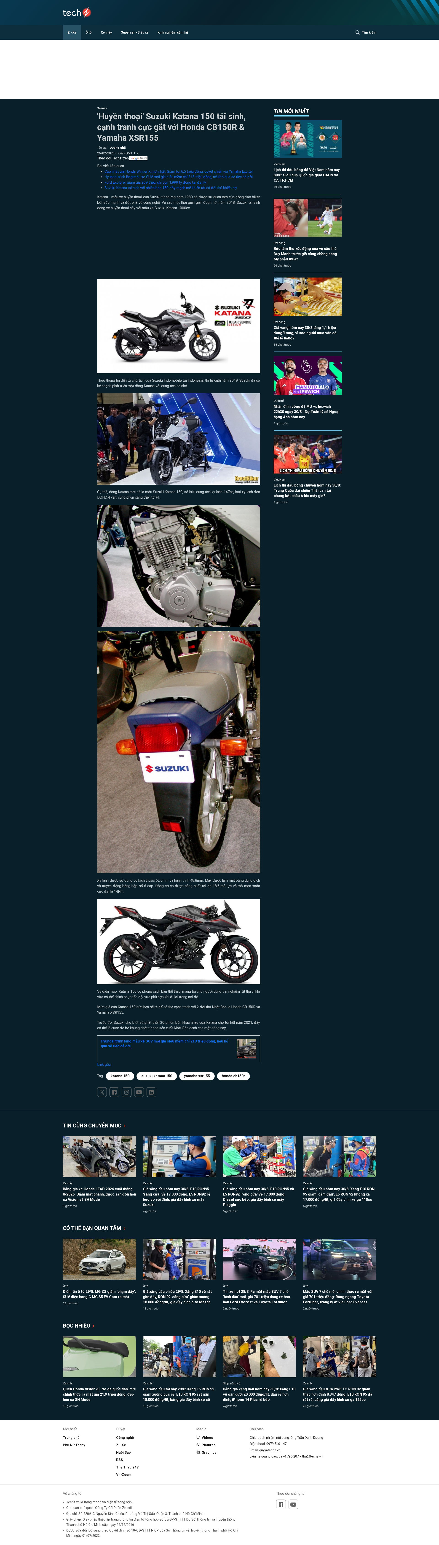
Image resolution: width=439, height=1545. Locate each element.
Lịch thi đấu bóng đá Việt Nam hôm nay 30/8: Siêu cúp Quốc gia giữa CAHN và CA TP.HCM (307, 175)
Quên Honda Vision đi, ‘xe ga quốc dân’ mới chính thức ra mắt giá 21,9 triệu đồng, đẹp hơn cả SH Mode (99, 1394)
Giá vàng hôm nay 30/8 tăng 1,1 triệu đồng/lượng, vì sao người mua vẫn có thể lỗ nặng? (305, 332)
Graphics (209, 1452)
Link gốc (104, 1064)
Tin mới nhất (291, 111)
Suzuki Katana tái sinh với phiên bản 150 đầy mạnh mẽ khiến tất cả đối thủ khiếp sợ (170, 188)
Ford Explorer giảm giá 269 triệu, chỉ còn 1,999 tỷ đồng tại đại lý (155, 182)
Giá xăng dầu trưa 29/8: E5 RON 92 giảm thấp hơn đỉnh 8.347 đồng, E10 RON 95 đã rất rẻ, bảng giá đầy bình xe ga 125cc (337, 1394)
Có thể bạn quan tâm (93, 1228)
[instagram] (126, 1092)
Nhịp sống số (231, 1383)
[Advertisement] (178, 247)
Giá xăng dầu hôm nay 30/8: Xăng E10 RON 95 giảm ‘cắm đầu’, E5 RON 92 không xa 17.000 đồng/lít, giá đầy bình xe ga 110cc (339, 1194)
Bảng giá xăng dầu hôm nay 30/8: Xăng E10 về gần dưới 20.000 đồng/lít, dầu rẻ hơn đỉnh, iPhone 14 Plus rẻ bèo (259, 1394)
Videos (207, 1438)
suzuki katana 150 (156, 1076)
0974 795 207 (289, 1456)
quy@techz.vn (269, 1450)
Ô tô (89, 32)
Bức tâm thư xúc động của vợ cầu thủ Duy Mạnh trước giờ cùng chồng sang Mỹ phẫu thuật (305, 253)
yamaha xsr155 (197, 1076)
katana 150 (120, 1076)
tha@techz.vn (312, 1456)
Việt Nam (280, 164)
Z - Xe (71, 32)
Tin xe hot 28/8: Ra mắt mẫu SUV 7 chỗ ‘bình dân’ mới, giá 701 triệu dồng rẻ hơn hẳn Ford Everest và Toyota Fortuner (256, 1296)
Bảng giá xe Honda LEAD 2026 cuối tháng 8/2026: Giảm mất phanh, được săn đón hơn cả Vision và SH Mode (99, 1194)
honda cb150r (233, 1076)
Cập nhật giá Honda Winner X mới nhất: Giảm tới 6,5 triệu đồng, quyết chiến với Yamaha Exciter (178, 171)
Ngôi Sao (123, 1452)
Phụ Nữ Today (74, 1445)
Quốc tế (279, 400)
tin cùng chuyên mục (93, 1126)
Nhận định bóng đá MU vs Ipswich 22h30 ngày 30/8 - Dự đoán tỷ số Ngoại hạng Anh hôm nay (306, 411)
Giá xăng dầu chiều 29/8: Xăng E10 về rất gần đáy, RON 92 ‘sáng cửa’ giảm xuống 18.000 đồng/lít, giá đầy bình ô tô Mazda (177, 1296)
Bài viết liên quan (110, 166)
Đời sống (279, 243)
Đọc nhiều (77, 1326)
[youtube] (139, 1092)
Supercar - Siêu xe (134, 32)
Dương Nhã (118, 147)
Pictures (208, 1445)
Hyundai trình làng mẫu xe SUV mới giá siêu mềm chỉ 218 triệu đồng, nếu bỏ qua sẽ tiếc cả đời (178, 177)
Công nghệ (125, 1438)
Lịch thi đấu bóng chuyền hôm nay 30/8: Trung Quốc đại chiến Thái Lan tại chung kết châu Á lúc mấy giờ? (307, 490)
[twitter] (102, 1092)
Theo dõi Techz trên (113, 158)
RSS (119, 1460)
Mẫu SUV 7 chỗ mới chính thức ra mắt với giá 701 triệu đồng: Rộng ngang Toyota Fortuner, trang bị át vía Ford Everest (337, 1296)
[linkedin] (151, 1092)
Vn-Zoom (123, 1475)
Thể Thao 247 (127, 1467)
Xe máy (106, 32)
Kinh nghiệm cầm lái (173, 32)
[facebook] (114, 1092)
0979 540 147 (276, 1444)
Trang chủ (71, 1438)
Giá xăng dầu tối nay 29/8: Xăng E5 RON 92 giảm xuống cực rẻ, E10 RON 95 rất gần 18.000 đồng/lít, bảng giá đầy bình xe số (178, 1394)
